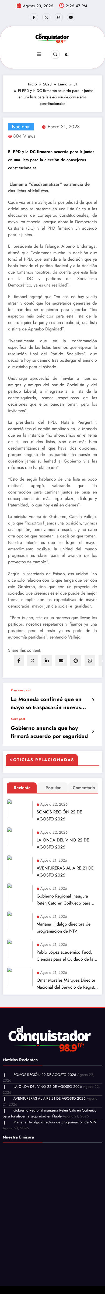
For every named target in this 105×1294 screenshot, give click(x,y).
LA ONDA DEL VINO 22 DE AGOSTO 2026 (63, 843)
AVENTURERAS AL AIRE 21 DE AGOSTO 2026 (65, 871)
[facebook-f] (34, 17)
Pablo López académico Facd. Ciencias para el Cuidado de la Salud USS (65, 956)
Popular (53, 788)
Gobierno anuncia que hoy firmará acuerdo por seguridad (49, 732)
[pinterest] (75, 660)
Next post (18, 719)
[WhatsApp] (90, 660)
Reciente (22, 788)
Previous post (21, 690)
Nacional (21, 126)
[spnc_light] (66, 55)
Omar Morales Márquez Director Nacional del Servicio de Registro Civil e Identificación (67, 984)
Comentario (84, 788)
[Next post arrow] (93, 731)
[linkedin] (46, 660)
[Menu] (39, 54)
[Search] (55, 54)
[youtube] (71, 17)
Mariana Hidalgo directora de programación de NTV (63, 927)
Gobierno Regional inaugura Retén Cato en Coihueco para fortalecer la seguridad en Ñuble (66, 900)
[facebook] (19, 660)
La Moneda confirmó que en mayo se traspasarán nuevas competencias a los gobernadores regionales (46, 703)
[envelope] (61, 660)
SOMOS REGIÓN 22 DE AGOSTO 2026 (59, 815)
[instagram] (59, 17)
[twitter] (32, 660)
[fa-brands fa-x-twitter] (46, 17)
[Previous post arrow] (93, 700)
